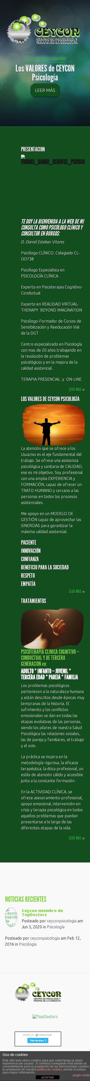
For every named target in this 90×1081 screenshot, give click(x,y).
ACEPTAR (47, 1077)
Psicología (55, 927)
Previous (3, 83)
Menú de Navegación (45, 58)
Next (86, 83)
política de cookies (49, 1069)
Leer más (45, 89)
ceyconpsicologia (61, 921)
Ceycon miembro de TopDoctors (42, 912)
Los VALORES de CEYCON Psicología (45, 73)
